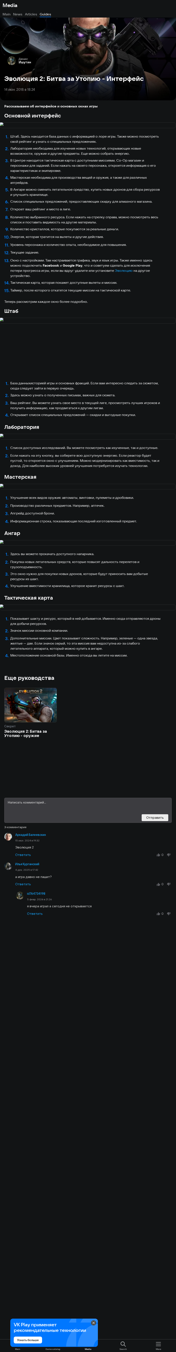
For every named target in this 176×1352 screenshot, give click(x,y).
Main (7, 14)
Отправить (155, 818)
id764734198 (36, 894)
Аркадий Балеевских (30, 835)
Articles (31, 14)
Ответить (23, 855)
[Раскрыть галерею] (88, 125)
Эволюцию (124, 270)
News (17, 14)
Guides (45, 14)
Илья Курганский (27, 864)
